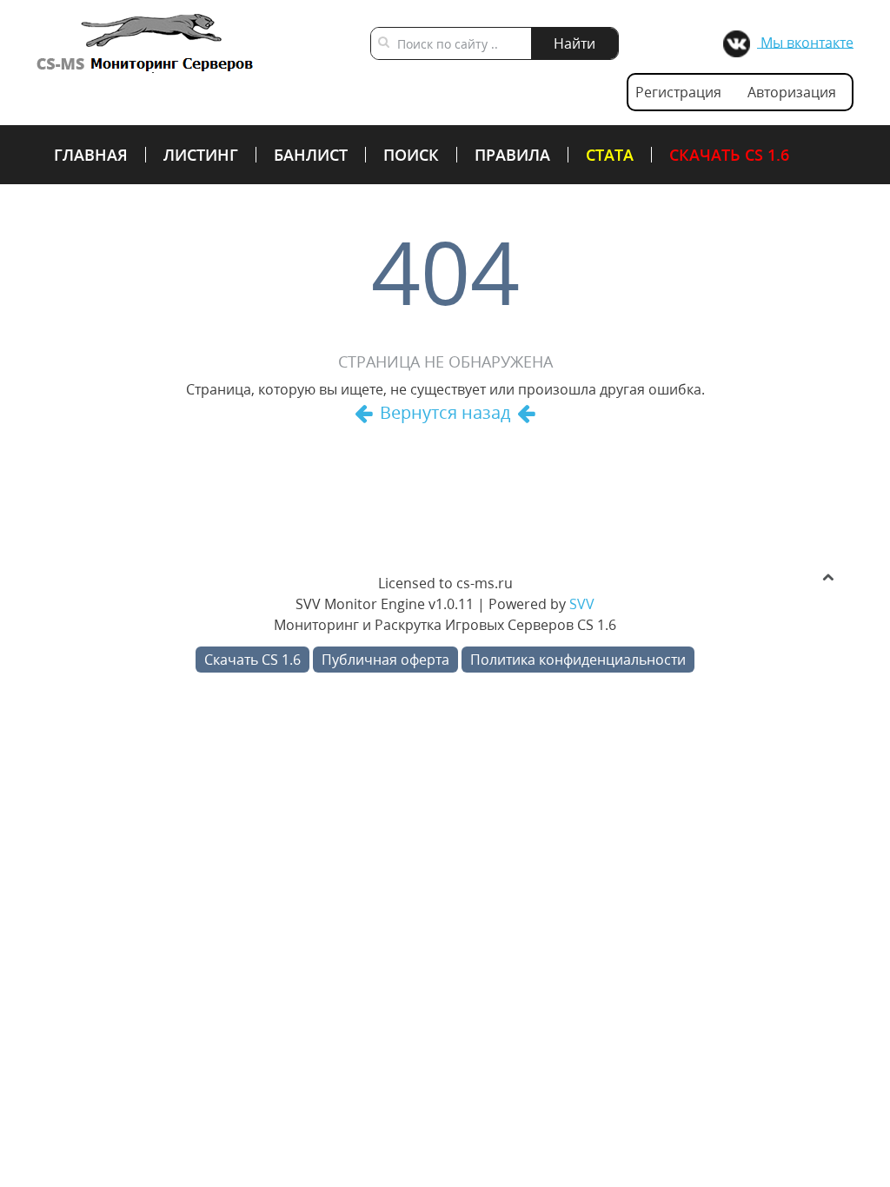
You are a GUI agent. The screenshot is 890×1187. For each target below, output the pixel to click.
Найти (574, 43)
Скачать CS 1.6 (729, 154)
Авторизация (791, 92)
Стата (610, 154)
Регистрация (678, 92)
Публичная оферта (385, 659)
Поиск (411, 154)
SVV (581, 603)
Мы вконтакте (805, 41)
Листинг (200, 154)
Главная (91, 154)
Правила (512, 154)
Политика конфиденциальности (578, 659)
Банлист (311, 154)
